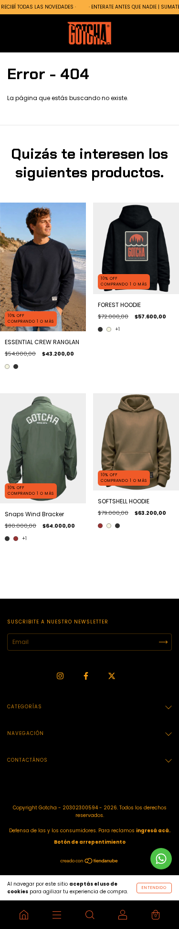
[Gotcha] (23, 915)
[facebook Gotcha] (86, 676)
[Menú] (56, 915)
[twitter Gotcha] (111, 676)
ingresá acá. (153, 830)
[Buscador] (89, 915)
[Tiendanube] (89, 862)
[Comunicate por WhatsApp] (161, 858)
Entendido (154, 887)
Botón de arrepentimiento (90, 842)
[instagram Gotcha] (61, 676)
